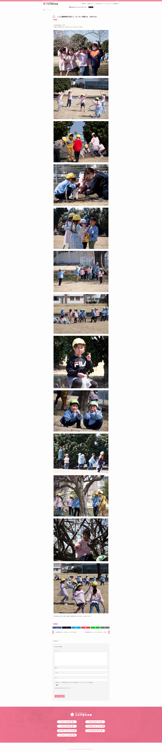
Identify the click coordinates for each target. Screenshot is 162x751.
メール (56, 672)
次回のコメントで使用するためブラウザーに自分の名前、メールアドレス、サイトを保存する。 (75, 682)
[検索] (118, 0)
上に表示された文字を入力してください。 (63, 688)
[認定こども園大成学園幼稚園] (50, 3)
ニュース (55, 19)
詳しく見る (91, 7)
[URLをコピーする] (104, 628)
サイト (56, 677)
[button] (57, 628)
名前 (56, 667)
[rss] (116, 0)
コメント (57, 651)
